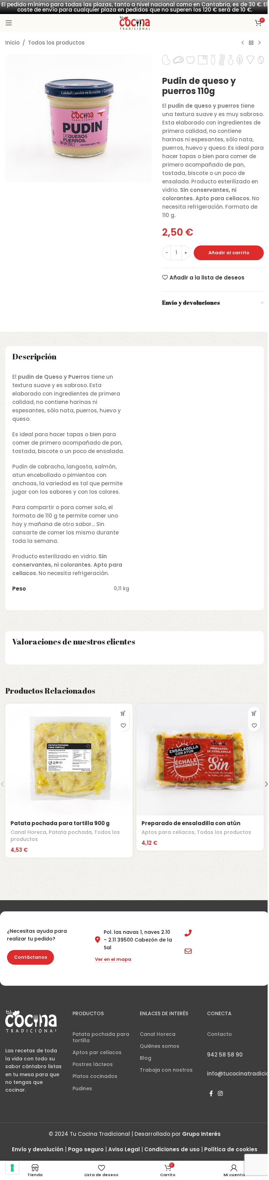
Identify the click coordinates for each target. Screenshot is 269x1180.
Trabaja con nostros (166, 1069)
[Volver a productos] (251, 43)
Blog (145, 1057)
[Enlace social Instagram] (220, 1093)
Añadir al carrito (228, 252)
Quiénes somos (159, 1046)
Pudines (82, 1088)
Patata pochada (70, 832)
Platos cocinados (95, 1076)
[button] (123, 713)
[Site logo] (134, 22)
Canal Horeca (28, 832)
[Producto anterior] (243, 43)
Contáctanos (30, 957)
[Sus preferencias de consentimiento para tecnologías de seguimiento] (12, 1167)
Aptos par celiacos (97, 1052)
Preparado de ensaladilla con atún (191, 823)
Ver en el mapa (113, 960)
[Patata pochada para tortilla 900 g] (69, 759)
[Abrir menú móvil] (9, 23)
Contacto (219, 1034)
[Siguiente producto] (259, 43)
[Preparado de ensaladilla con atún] (200, 759)
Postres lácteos (93, 1064)
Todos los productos (56, 42)
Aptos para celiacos (168, 832)
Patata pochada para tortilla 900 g (60, 823)
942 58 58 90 (211, 933)
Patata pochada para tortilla (101, 1037)
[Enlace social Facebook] (211, 1093)
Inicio (12, 42)
